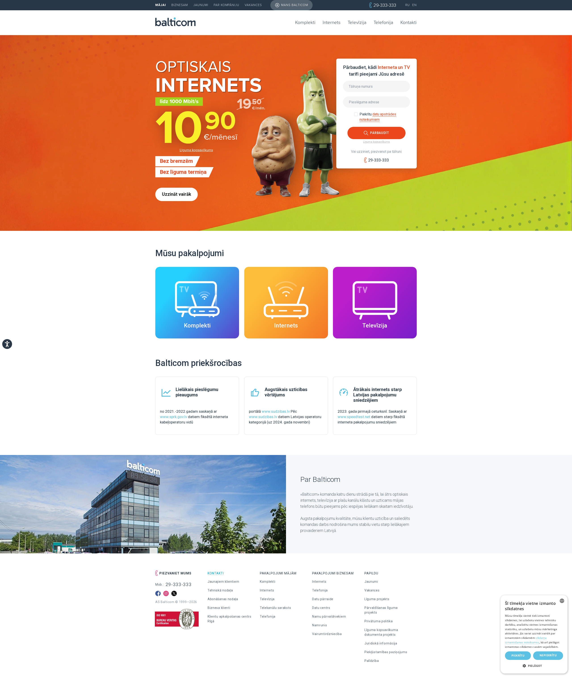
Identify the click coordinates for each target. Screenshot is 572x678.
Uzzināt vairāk (176, 194)
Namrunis (319, 625)
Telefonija (383, 22)
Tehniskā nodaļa (220, 590)
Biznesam (179, 5)
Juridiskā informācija (380, 643)
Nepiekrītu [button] (548, 655)
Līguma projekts (376, 599)
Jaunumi (200, 5)
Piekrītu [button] (517, 655)
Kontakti (408, 22)
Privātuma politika (378, 621)
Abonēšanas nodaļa (223, 599)
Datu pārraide (322, 599)
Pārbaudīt (379, 133)
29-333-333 (384, 5)
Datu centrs (321, 608)
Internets (332, 22)
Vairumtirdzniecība (327, 634)
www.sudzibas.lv (276, 411)
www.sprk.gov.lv (173, 416)
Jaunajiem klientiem (223, 581)
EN (414, 5)
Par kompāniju (227, 5)
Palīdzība (371, 661)
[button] (534, 666)
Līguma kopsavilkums (196, 150)
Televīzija (357, 22)
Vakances (253, 5)
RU (407, 5)
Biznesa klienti (219, 608)
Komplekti (305, 22)
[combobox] (562, 601)
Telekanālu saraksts (275, 608)
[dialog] (534, 634)
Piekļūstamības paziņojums (385, 652)
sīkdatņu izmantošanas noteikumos (526, 640)
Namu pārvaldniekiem (329, 616)
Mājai (160, 5)
